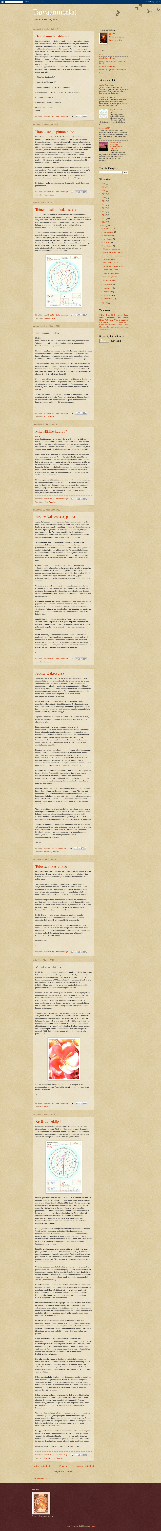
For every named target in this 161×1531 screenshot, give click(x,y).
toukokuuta (108, 285)
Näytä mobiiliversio (63, 1471)
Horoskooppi (123, 322)
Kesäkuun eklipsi (48, 1121)
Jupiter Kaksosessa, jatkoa (55, 516)
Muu (101, 327)
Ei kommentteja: (62, 116)
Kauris (46, 195)
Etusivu (63, 1466)
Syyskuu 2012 (104, 128)
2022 (104, 191)
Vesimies (124, 320)
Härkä (46, 502)
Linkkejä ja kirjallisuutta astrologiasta (112, 70)
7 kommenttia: (61, 848)
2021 (104, 194)
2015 (104, 215)
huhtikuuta (108, 288)
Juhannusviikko (47, 332)
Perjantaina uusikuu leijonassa (117, 111)
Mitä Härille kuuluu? (51, 431)
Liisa (113, 34)
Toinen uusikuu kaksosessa (55, 209)
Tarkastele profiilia (115, 40)
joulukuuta (108, 228)
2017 (104, 208)
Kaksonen (47, 318)
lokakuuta (107, 235)
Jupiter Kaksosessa (49, 673)
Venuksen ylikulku (49, 966)
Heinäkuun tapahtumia (52, 35)
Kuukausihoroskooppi (107, 325)
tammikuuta (108, 299)
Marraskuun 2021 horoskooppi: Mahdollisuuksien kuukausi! (116, 145)
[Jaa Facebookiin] (84, 116)
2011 (104, 303)
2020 (104, 198)
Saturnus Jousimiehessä (108, 97)
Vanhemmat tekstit (85, 1466)
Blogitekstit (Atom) (44, 1478)
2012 (104, 226)
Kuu (53, 318)
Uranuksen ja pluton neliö (54, 131)
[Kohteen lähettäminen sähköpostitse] (76, 116)
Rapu (101, 320)
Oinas (52, 195)
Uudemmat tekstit (41, 1466)
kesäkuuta (108, 246)
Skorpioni (118, 315)
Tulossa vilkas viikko (51, 866)
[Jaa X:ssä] (81, 116)
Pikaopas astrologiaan (107, 66)
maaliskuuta (108, 292)
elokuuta (107, 242)
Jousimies (47, 1458)
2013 (104, 222)
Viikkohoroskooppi (121, 327)
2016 (104, 212)
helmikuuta (108, 295)
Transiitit (51, 417)
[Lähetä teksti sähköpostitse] (72, 116)
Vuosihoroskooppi (104, 329)
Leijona (119, 325)
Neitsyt (125, 317)
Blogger (93, 1526)
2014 (104, 219)
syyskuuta (108, 239)
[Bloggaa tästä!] (79, 116)
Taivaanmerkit (54, 12)
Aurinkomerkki (109, 327)
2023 (104, 187)
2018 (104, 205)
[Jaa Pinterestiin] (86, 116)
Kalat (118, 317)
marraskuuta (108, 232)
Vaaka (116, 320)
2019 (104, 201)
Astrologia (109, 320)
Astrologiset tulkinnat (107, 58)
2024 (104, 184)
